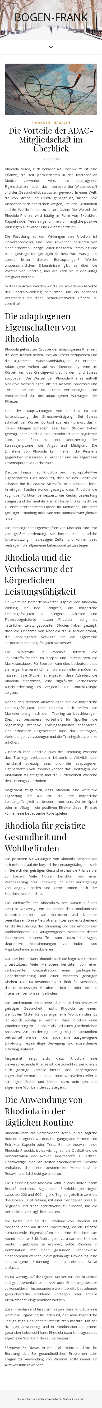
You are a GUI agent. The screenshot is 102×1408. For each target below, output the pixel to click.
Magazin (61, 123)
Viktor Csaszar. (74, 1399)
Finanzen (41, 123)
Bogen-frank (51, 17)
